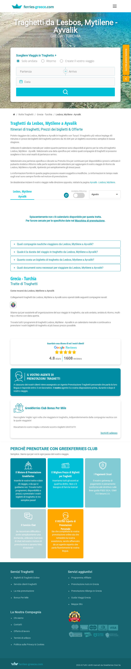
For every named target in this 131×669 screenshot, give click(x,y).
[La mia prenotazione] (126, 79)
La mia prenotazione (24, 591)
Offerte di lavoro (22, 631)
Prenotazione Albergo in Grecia (86, 591)
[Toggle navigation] (114, 6)
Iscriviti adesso (109, 433)
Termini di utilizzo (22, 638)
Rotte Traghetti (26, 114)
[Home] (14, 114)
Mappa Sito (77, 604)
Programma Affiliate (81, 577)
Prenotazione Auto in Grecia (85, 584)
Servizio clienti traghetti (25, 584)
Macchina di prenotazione (90, 220)
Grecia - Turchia (44, 114)
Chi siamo (18, 618)
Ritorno (51, 61)
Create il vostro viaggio (79, 61)
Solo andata (29, 61)
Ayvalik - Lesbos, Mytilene (102, 182)
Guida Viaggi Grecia (81, 597)
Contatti (18, 624)
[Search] (65, 92)
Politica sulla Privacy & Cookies (29, 644)
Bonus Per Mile (21, 597)
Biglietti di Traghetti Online (26, 577)
